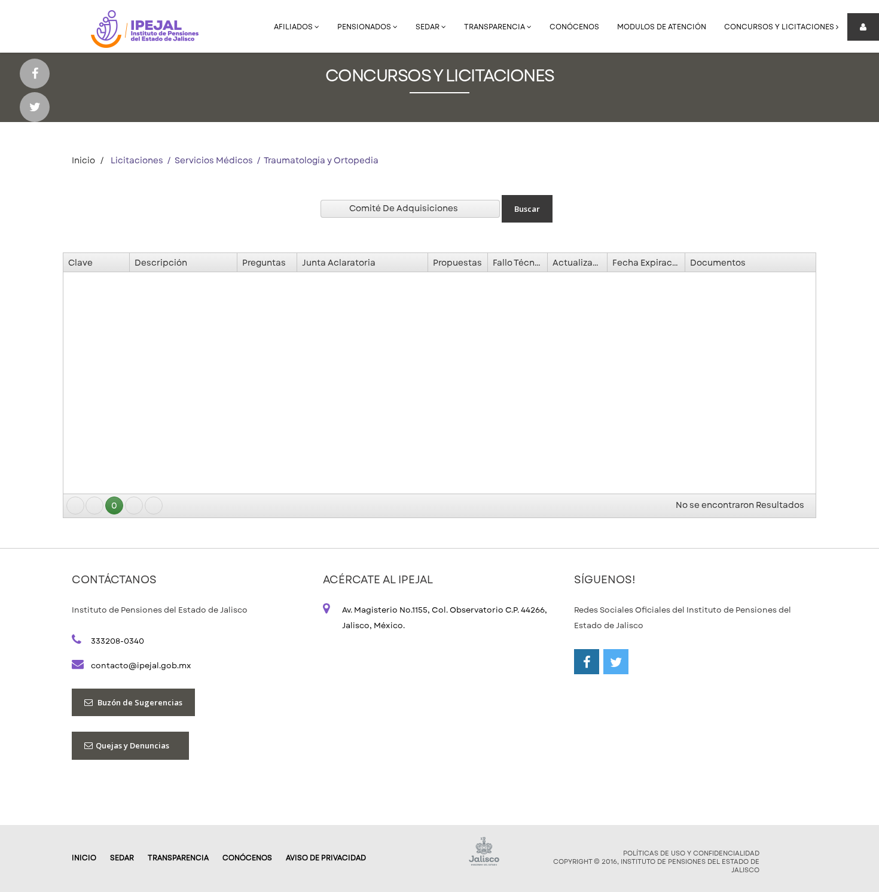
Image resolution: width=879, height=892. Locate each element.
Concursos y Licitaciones (780, 27)
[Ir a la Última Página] (154, 506)
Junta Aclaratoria (339, 263)
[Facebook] (35, 74)
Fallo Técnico (520, 263)
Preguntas (264, 263)
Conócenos (574, 27)
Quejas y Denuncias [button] (136, 745)
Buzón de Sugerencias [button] (139, 702)
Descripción (161, 263)
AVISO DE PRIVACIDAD (326, 858)
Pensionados (365, 27)
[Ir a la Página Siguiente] (134, 506)
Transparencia (495, 27)
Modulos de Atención (661, 27)
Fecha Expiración (648, 263)
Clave (80, 263)
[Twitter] (35, 107)
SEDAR (428, 27)
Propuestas (457, 263)
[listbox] (410, 209)
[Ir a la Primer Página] (75, 506)
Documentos (718, 263)
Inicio (83, 160)
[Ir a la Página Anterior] (94, 506)
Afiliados (294, 27)
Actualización (580, 263)
